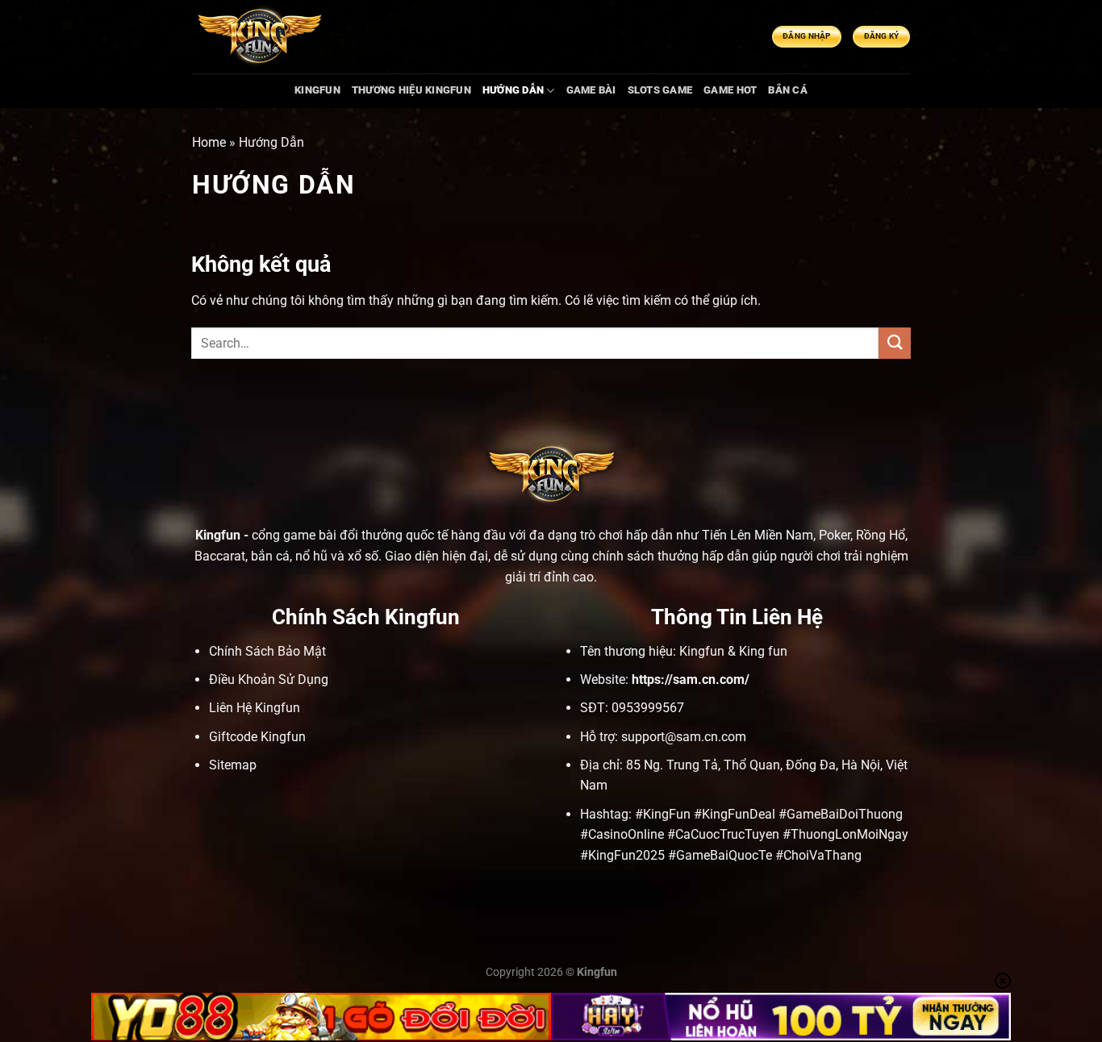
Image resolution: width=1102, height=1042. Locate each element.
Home (209, 142)
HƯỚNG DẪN (513, 90)
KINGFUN (317, 90)
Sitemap (233, 765)
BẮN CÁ (788, 90)
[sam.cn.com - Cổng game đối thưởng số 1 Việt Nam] (259, 37)
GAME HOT (730, 90)
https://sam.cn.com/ (690, 679)
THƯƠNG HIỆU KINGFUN (411, 90)
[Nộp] (895, 343)
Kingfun (217, 535)
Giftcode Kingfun (257, 736)
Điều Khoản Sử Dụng (268, 679)
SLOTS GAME (660, 90)
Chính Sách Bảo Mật (267, 651)
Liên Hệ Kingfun (254, 707)
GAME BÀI (591, 90)
